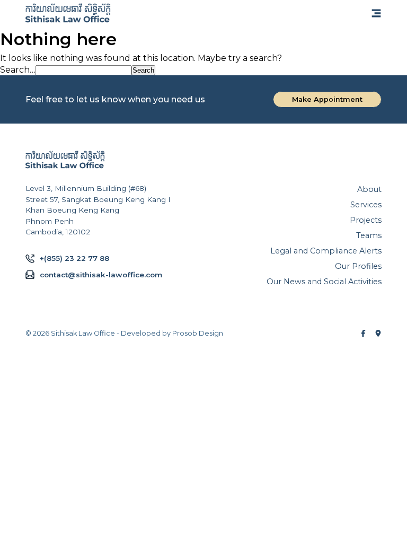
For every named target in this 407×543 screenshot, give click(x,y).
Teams (369, 235)
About (369, 189)
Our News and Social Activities (324, 281)
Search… (18, 70)
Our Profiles (358, 266)
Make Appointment (327, 99)
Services (366, 204)
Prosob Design (197, 333)
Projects (366, 220)
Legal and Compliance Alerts (326, 251)
